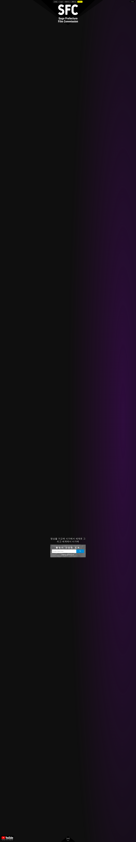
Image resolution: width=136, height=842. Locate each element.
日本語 (55, 1)
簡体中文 (74, 1)
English (61, 1)
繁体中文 (67, 1)
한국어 (80, 1)
